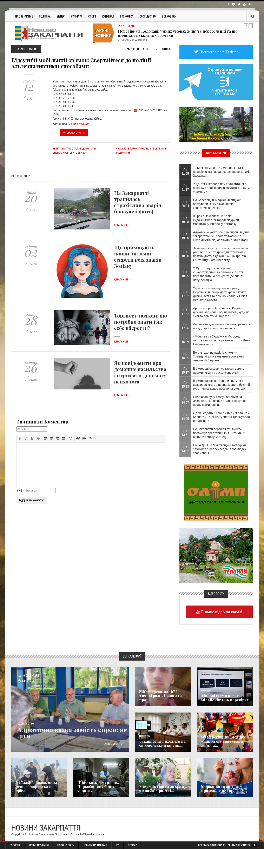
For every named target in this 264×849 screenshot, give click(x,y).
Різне (203, 781)
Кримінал (108, 16)
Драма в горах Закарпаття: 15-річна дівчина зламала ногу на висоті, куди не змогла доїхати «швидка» (221, 312)
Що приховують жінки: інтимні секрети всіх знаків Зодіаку (137, 256)
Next (251, 26)
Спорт (92, 16)
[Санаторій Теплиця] (216, 555)
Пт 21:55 (185, 171)
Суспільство (147, 16)
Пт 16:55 (185, 356)
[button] (20, 438)
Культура (76, 16)
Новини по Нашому (95, 845)
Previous (246, 26)
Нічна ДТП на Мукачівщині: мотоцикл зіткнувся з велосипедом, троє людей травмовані (219, 449)
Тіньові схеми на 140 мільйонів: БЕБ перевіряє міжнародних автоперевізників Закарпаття (221, 171)
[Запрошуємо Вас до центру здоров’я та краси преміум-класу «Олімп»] (216, 492)
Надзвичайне (24, 16)
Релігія (142, 781)
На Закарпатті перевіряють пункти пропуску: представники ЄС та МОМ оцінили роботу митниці (219, 433)
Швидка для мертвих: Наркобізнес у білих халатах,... (98, 786)
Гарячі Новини (79, 123)
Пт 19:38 (185, 219)
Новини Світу (65, 845)
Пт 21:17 (185, 187)
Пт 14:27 (185, 400)
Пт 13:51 (185, 432)
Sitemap (132, 845)
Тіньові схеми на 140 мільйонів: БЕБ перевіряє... (226, 697)
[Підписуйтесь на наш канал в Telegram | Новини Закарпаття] (216, 81)
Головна (15, 845)
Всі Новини (169, 16)
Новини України (39, 845)
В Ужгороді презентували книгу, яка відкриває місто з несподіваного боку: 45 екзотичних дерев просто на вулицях (222, 384)
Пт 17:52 (185, 294)
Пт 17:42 (185, 312)
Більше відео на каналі (221, 612)
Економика (144, 736)
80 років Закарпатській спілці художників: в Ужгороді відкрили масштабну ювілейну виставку (216, 220)
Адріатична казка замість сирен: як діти (72, 733)
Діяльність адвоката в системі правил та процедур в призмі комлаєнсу (222, 326)
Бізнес (61, 16)
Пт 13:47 (185, 449)
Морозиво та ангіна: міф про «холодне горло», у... (224, 788)
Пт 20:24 (185, 203)
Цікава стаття (75, 133)
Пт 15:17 (185, 370)
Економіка (126, 16)
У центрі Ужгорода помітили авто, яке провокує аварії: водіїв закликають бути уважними (221, 187)
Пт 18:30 (185, 254)
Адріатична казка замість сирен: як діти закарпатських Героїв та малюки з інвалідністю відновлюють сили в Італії (221, 236)
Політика (45, 16)
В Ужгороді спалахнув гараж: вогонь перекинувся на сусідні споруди (218, 370)
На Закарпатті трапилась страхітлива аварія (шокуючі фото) (137, 202)
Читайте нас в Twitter (218, 52)
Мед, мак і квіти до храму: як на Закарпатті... (163, 788)
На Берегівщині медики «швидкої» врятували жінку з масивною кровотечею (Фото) (217, 203)
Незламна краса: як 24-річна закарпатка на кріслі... (37, 786)
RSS (117, 845)
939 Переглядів (139, 49)
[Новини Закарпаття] (51, 33)
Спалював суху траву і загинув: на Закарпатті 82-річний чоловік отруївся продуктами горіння (219, 400)
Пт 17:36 (185, 326)
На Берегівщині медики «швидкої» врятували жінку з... (223, 741)
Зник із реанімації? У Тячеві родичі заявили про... (160, 695)
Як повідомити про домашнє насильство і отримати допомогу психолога (140, 372)
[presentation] (19, 438)
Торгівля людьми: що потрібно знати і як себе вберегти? (140, 321)
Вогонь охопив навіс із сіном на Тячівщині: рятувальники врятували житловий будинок (218, 356)
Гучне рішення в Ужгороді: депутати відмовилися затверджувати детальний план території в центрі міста (180, 33)
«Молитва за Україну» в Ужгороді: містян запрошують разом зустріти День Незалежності (221, 340)
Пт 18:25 (185, 274)
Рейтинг (164, 49)
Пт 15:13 (185, 384)
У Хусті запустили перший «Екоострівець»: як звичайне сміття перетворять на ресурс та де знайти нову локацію (218, 274)
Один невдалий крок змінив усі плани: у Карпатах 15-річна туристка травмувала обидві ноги (221, 416)
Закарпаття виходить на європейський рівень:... (162, 743)
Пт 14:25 (185, 416)
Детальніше (123, 225)
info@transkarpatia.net (91, 834)
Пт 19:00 (185, 236)
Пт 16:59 (185, 340)
